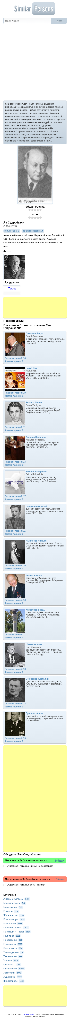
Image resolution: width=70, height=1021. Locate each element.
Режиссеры (12, 944)
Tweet (12, 288)
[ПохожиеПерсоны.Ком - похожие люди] (35, 8)
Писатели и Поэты (16, 931)
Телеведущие (13, 952)
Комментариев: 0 (14, 361)
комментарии (11, 231)
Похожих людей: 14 (15, 358)
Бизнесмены (12, 907)
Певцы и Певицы (15, 927)
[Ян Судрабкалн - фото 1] (15, 279)
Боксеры (10, 911)
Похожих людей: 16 (15, 738)
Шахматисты (13, 980)
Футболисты (13, 968)
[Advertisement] (35, 61)
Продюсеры (12, 939)
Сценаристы (12, 948)
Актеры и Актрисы (16, 898)
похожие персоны (33, 231)
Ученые (10, 960)
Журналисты (13, 915)
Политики (11, 935)
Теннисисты (12, 956)
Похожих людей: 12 (15, 703)
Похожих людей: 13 (15, 462)
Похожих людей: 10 (15, 393)
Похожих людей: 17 (15, 496)
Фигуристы (11, 964)
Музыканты (12, 923)
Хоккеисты (12, 972)
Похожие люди (28, 1014)
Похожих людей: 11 (15, 427)
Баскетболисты (14, 903)
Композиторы (13, 919)
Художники (12, 976)
